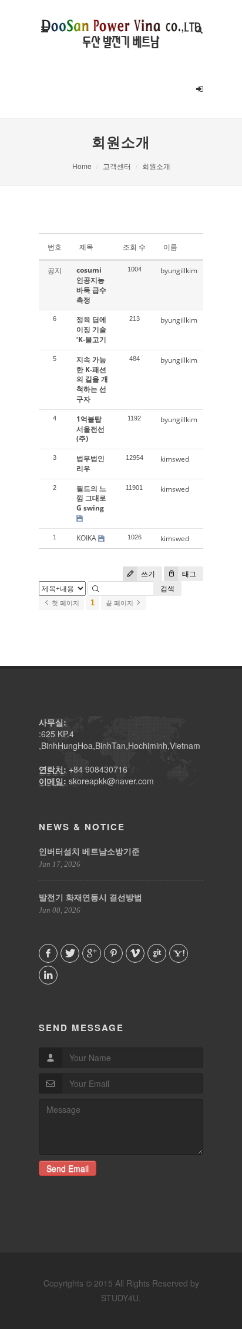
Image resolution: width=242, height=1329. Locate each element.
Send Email (67, 1168)
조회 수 (134, 247)
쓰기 (147, 574)
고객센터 (117, 166)
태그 (188, 574)
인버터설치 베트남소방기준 (89, 851)
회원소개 (156, 166)
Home (82, 166)
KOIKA (86, 538)
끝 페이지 (120, 602)
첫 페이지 (64, 602)
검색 (167, 589)
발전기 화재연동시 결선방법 (90, 897)
